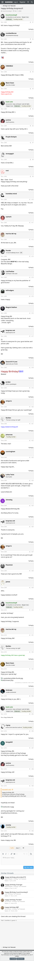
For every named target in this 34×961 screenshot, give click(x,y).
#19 (33, 388)
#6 (33, 126)
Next (17, 848)
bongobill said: (6, 789)
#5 (33, 109)
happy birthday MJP (12, 907)
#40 (33, 831)
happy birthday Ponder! (13, 900)
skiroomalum (8, 901)
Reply (31, 29)
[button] (3, 853)
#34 (33, 696)
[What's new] (28, 2)
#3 (33, 72)
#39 (33, 786)
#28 (33, 571)
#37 (33, 748)
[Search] (32, 2)
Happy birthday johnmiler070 (15, 877)
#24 (33, 480)
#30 (33, 610)
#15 (33, 296)
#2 (33, 39)
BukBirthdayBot (9, 879)
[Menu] (2, 2)
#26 (33, 526)
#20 (33, 407)
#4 (33, 88)
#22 (33, 440)
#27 (33, 552)
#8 (33, 159)
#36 (33, 731)
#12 (33, 239)
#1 (33, 22)
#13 (33, 256)
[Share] (30, 22)
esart (6, 894)
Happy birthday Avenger (13, 885)
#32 (33, 652)
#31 (33, 635)
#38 (33, 769)
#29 (33, 587)
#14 (33, 277)
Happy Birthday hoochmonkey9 (16, 892)
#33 (33, 669)
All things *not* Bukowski (19, 879)
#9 (33, 176)
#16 (33, 313)
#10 (33, 199)
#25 (33, 505)
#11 (33, 222)
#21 (33, 423)
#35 (33, 714)
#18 (33, 367)
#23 (33, 457)
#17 (33, 336)
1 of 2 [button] (12, 848)
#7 (33, 142)
